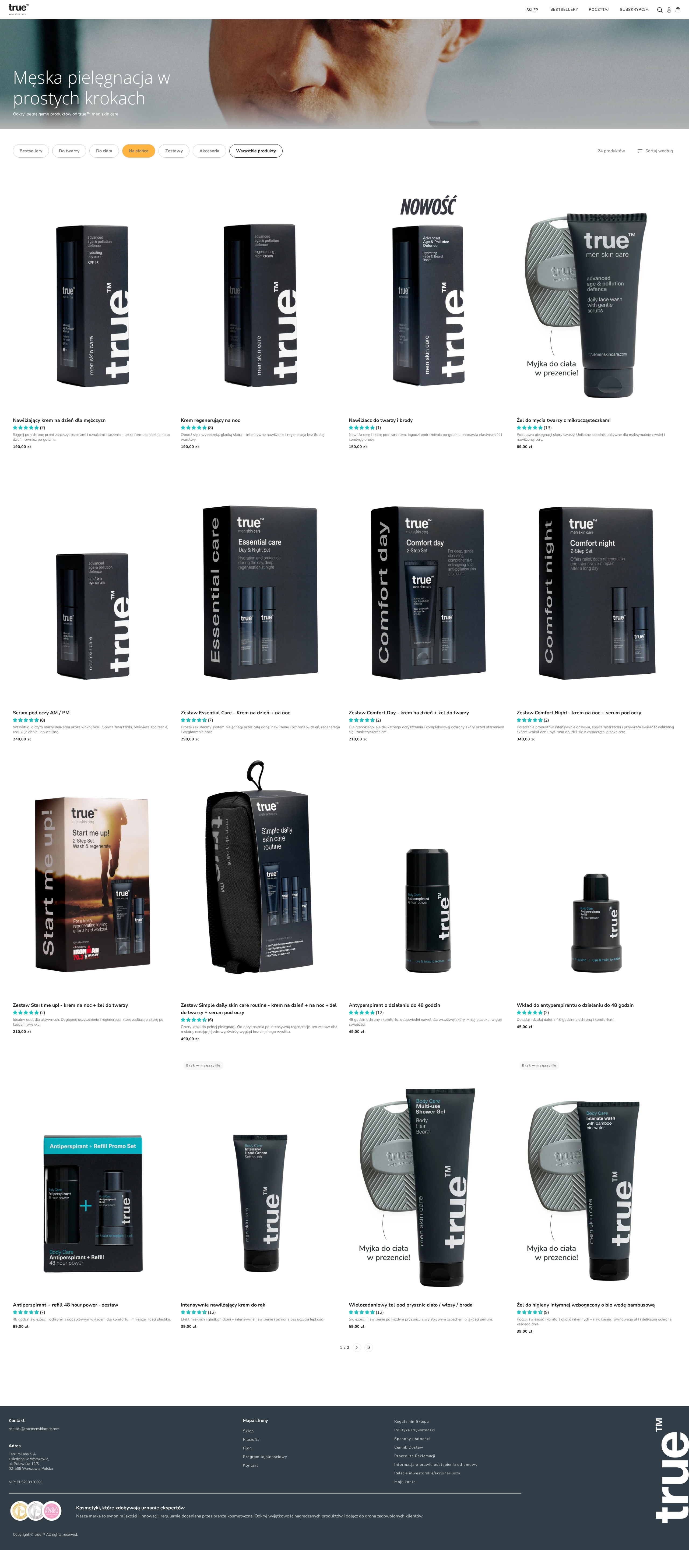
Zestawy (174, 151)
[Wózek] (678, 9)
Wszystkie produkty (256, 151)
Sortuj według (659, 151)
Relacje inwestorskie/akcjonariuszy (427, 1473)
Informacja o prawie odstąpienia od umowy (435, 1464)
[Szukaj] (659, 9)
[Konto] (668, 9)
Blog (247, 1448)
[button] (26, 428)
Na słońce (139, 151)
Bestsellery (31, 151)
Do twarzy (69, 151)
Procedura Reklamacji (414, 1456)
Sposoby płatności (412, 1438)
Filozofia (251, 1439)
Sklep (248, 1431)
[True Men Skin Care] (19, 9)
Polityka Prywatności (414, 1430)
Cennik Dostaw (408, 1447)
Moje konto (405, 1481)
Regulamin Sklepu (411, 1421)
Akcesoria (209, 151)
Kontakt (250, 1465)
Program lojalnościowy (265, 1456)
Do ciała (104, 151)
